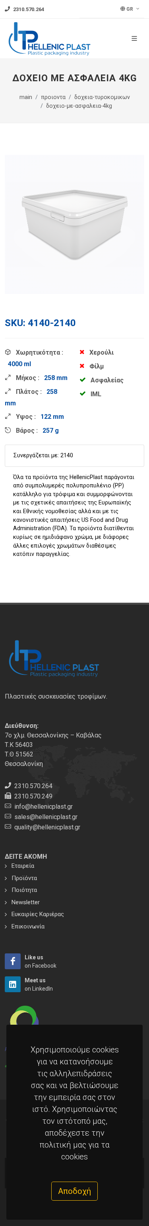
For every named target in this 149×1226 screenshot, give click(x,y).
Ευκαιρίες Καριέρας (38, 914)
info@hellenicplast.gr (43, 806)
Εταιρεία (23, 865)
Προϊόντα (24, 878)
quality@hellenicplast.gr (47, 827)
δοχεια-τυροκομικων (102, 97)
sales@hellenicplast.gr (45, 817)
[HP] (13, 961)
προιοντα (53, 97)
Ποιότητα (24, 890)
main (25, 97)
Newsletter (26, 902)
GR (129, 9)
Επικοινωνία (28, 926)
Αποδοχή (74, 1191)
